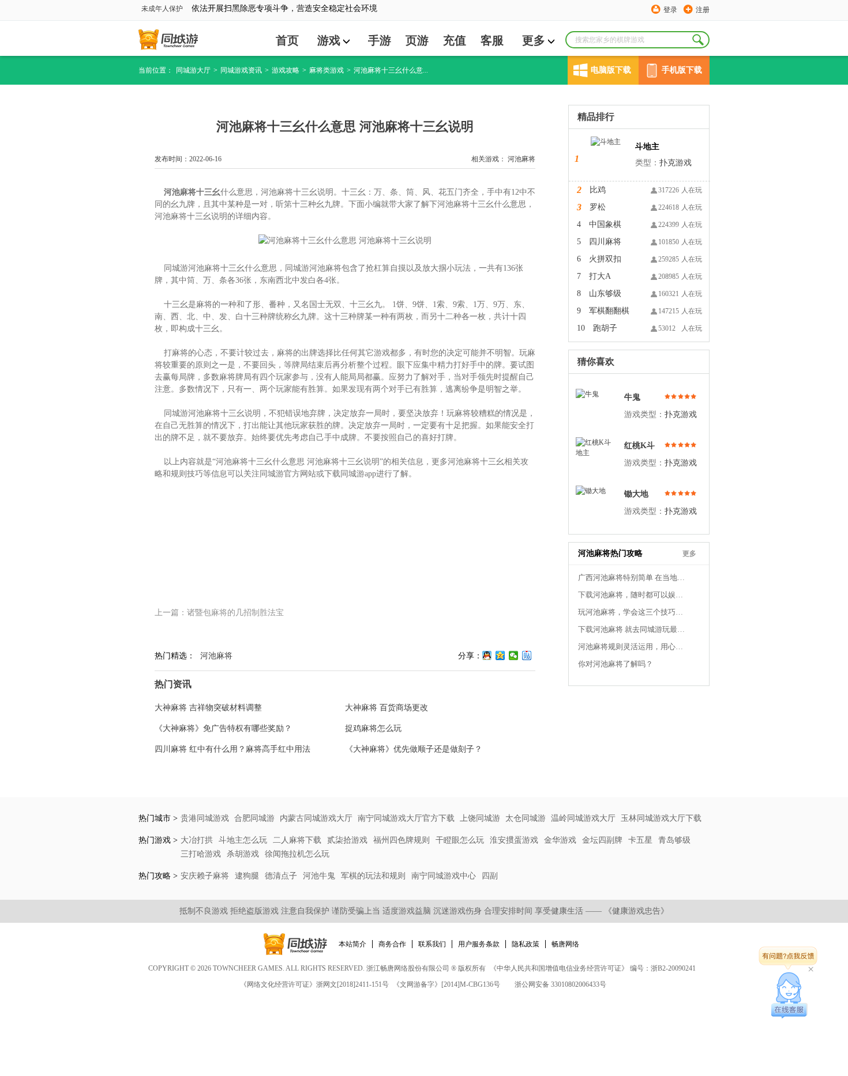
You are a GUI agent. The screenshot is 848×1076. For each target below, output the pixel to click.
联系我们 (432, 944)
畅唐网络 (565, 944)
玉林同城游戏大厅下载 (661, 818)
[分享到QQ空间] (500, 655)
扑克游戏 (675, 162)
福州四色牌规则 (402, 840)
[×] (789, 995)
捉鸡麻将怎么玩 (373, 728)
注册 (703, 10)
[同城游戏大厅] (168, 39)
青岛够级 (674, 840)
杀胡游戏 (244, 854)
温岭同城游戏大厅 (583, 818)
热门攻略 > (158, 876)
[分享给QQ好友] (487, 655)
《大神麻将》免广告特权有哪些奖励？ (223, 728)
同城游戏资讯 (241, 70)
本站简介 (352, 944)
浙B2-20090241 (673, 968)
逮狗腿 (248, 876)
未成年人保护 (162, 9)
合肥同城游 (254, 818)
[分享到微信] (514, 655)
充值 (454, 40)
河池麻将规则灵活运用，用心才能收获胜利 (633, 646)
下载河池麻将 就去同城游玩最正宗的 (633, 629)
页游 (417, 40)
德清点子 (282, 876)
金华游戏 (561, 840)
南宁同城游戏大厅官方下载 (406, 818)
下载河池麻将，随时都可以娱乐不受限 (633, 594)
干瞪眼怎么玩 (461, 840)
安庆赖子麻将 (206, 876)
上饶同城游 (480, 818)
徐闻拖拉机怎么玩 (297, 854)
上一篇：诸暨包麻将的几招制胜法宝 (219, 612)
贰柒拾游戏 (348, 840)
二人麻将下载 (298, 840)
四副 (490, 876)
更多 (533, 40)
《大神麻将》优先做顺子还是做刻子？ (413, 749)
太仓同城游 (525, 818)
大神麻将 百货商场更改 (386, 707)
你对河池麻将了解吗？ (615, 664)
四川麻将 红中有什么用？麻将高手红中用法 (232, 749)
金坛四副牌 (603, 840)
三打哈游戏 (202, 854)
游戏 (328, 40)
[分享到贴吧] (527, 655)
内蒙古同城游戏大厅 (316, 818)
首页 (287, 40)
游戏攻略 (285, 70)
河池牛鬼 (320, 876)
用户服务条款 (479, 944)
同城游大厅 (193, 70)
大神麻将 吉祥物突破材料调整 (208, 707)
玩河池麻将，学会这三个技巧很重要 (633, 612)
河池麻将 (521, 159)
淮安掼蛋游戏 (515, 840)
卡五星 (641, 840)
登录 (670, 10)
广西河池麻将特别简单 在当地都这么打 (633, 577)
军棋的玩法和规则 (374, 876)
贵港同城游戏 (205, 818)
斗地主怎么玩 (244, 840)
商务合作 (392, 944)
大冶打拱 (198, 840)
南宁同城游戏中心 (444, 876)
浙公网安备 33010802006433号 (560, 984)
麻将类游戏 (326, 70)
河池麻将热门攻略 (610, 553)
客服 (492, 40)
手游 (379, 40)
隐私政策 (525, 944)
